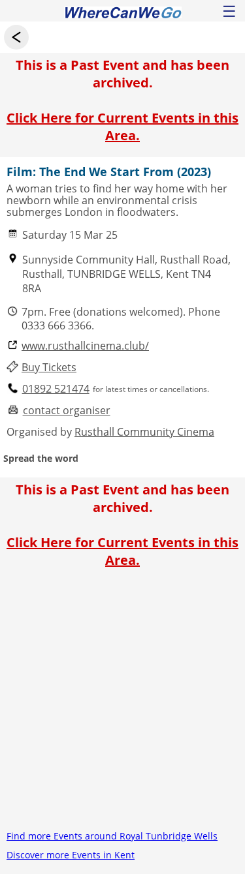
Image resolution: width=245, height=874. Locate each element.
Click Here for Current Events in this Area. (122, 126)
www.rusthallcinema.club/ (85, 346)
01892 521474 (56, 389)
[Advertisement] (122, 704)
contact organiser (66, 410)
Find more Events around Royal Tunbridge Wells (112, 836)
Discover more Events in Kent (71, 855)
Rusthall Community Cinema (144, 432)
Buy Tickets (49, 367)
